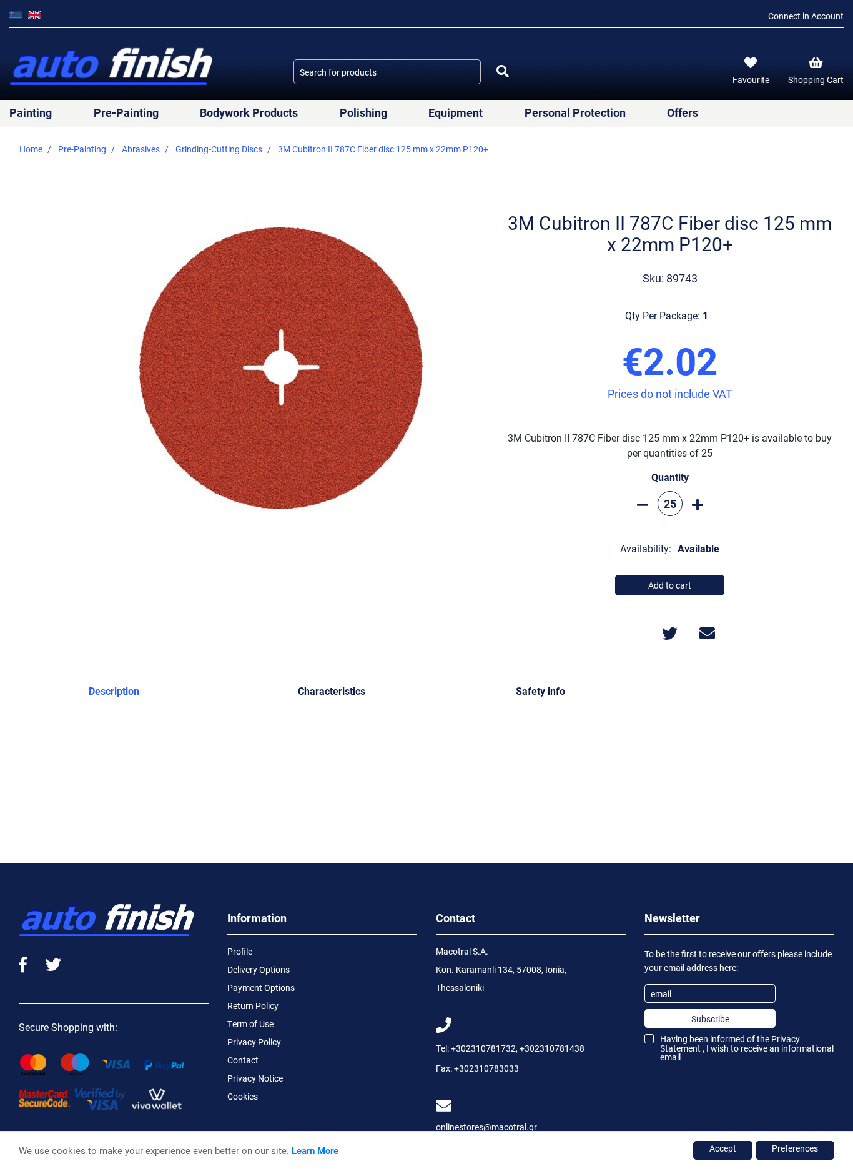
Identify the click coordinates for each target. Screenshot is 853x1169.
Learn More (315, 1150)
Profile (239, 951)
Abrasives (141, 149)
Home (30, 149)
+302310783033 (486, 1068)
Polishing (363, 112)
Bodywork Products (249, 112)
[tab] (113, 693)
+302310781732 (483, 1048)
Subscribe (710, 1019)
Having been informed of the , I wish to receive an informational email (747, 1048)
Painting (30, 112)
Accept (722, 1148)
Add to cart (669, 585)
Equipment (455, 112)
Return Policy (253, 1006)
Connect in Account (806, 16)
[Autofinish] (112, 67)
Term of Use (250, 1024)
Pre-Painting (126, 112)
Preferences (795, 1148)
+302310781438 (552, 1048)
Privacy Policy (254, 1042)
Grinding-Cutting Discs (218, 149)
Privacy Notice (255, 1078)
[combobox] (387, 71)
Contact (243, 1060)
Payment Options (261, 987)
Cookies (242, 1096)
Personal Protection (575, 112)
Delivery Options (258, 969)
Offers (682, 112)
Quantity (670, 477)
